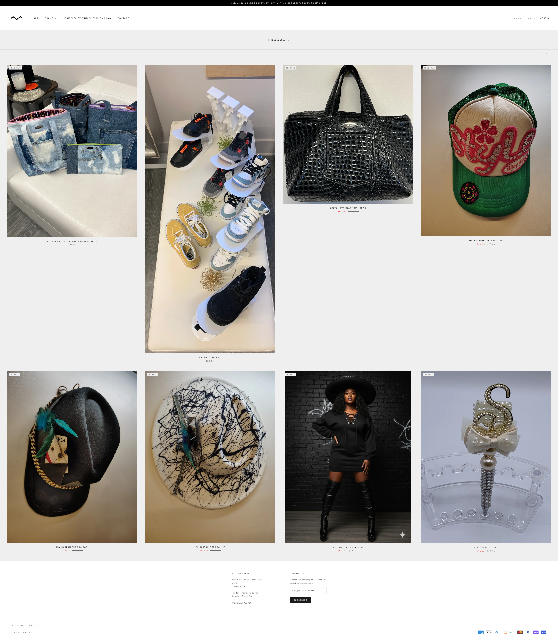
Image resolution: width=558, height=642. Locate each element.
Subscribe (300, 600)
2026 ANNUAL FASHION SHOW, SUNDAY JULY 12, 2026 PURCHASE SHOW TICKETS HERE (279, 3)
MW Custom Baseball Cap (486, 241)
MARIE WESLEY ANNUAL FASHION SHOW (87, 18)
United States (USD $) (23, 625)
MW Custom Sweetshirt (348, 547)
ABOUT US (51, 18)
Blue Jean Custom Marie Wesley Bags (72, 241)
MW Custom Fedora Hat (210, 547)
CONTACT (123, 18)
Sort (545, 53)
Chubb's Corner (210, 357)
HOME (35, 18)
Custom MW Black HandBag (348, 208)
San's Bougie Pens (486, 548)
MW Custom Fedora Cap (72, 547)
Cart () (545, 18)
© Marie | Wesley (22, 633)
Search (532, 18)
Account (519, 18)
